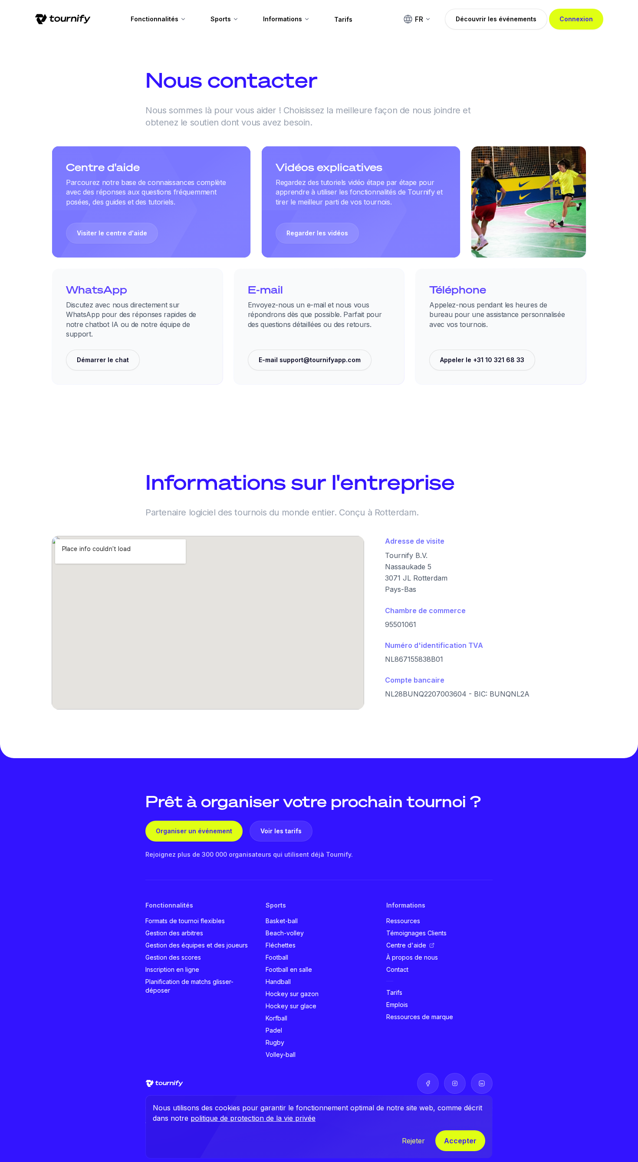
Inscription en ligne (172, 969)
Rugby (275, 1042)
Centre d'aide (406, 945)
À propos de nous (412, 957)
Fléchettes (281, 945)
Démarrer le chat (103, 359)
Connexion (576, 19)
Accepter (460, 1140)
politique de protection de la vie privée (253, 1118)
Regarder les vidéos (317, 233)
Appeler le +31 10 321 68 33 (482, 359)
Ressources (403, 920)
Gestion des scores (173, 957)
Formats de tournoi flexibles (185, 920)
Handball (278, 981)
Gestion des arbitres (174, 933)
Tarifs (343, 19)
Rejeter (413, 1140)
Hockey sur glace (291, 1006)
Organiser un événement (194, 831)
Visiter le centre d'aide (112, 233)
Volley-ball (281, 1054)
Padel (274, 1030)
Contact (397, 969)
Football (277, 957)
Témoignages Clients (416, 933)
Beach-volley (285, 933)
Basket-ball (282, 920)
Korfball (276, 1018)
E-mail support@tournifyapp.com (310, 359)
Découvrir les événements (496, 19)
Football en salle (289, 969)
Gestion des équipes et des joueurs (196, 945)
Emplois (397, 1004)
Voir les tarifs (281, 831)
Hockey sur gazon (292, 993)
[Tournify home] (63, 19)
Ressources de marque (419, 1016)
